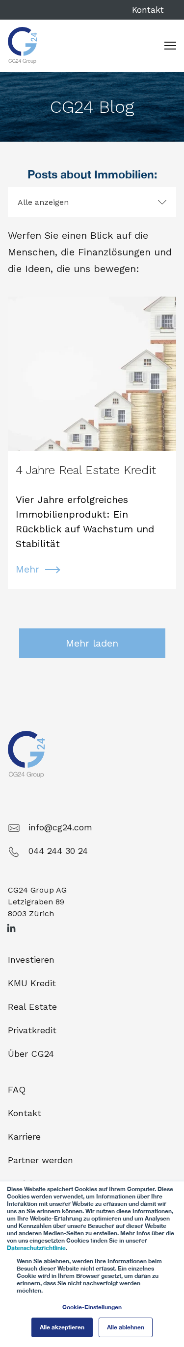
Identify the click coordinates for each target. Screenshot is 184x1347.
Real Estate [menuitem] (32, 1006)
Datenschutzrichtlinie (36, 1247)
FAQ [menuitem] (17, 1089)
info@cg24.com (60, 827)
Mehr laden (92, 643)
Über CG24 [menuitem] (31, 1053)
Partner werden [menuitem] (40, 1160)
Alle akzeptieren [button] (62, 1327)
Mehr (27, 569)
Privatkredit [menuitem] (32, 1030)
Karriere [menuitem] (24, 1136)
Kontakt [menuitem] (24, 1113)
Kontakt (148, 10)
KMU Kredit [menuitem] (32, 983)
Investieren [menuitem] (31, 959)
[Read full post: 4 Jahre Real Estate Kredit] (92, 374)
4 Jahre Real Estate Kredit (86, 470)
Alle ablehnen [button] (125, 1327)
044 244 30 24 (58, 851)
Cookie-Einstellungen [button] (92, 1307)
